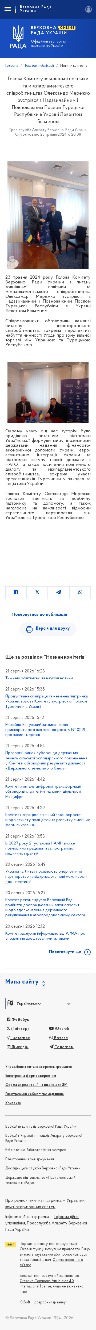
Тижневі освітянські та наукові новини (39, 678)
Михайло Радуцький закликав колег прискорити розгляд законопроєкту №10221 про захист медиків (45, 730)
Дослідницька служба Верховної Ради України (43, 1168)
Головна (11, 66)
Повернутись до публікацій (39, 615)
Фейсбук (19, 1020)
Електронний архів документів (30, 1159)
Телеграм (64, 1047)
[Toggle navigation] (7, 9)
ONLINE (67, 28)
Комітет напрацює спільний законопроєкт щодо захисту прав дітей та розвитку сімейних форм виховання (47, 820)
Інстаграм (20, 1038)
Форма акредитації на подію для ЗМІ (36, 1085)
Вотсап (60, 1038)
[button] (39, 1003)
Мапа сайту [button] (22, 982)
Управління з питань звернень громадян (38, 1067)
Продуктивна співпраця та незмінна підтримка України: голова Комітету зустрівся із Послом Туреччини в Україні (46, 701)
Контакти (13, 1103)
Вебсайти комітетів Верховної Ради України (40, 1127)
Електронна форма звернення (30, 1076)
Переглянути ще (65, 952)
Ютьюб (61, 1029)
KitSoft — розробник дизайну (43, 1302)
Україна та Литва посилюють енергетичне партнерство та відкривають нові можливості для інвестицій (46, 876)
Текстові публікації (39, 66)
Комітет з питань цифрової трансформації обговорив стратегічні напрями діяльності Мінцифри (43, 791)
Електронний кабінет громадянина (34, 1094)
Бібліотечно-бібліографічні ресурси (35, 1150)
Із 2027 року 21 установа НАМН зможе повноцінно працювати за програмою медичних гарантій (40, 848)
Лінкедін (19, 1047)
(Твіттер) (19, 1029)
